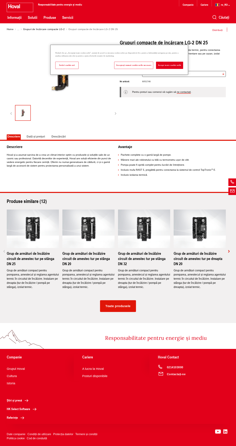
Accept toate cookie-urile (169, 65)
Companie (188, 5)
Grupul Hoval (16, 369)
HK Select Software (18, 409)
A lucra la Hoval (93, 369)
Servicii (67, 17)
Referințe (12, 417)
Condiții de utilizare (39, 434)
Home (10, 29)
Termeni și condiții (86, 434)
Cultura (12, 376)
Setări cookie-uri (67, 65)
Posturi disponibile (94, 376)
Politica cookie (16, 438)
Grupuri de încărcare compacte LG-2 (44, 29)
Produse (50, 17)
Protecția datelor (63, 434)
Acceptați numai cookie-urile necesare (133, 65)
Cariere (204, 5)
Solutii (32, 17)
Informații (14, 17)
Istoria (11, 383)
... (18, 29)
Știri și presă (14, 400)
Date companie (16, 434)
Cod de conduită (37, 438)
